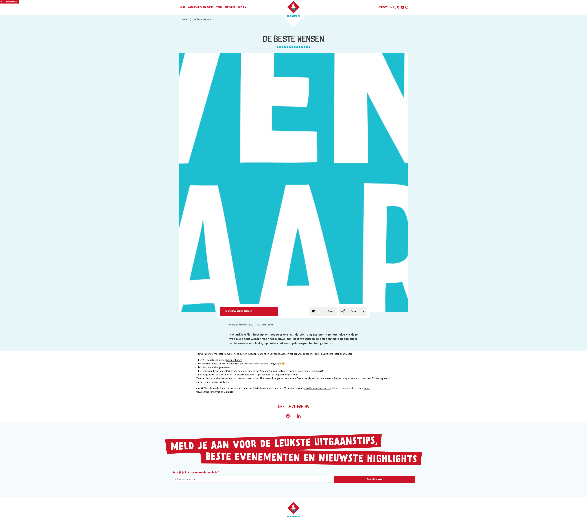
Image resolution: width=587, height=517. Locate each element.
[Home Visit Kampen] (293, 9)
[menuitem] (323, 311)
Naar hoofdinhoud (9, 1)
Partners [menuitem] (230, 7)
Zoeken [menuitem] (394, 6)
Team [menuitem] (219, 7)
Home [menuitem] (182, 7)
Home (184, 19)
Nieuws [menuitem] (242, 7)
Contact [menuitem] (383, 7)
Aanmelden (372, 479)
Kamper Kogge (234, 359)
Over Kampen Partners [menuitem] (200, 7)
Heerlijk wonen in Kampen (239, 310)
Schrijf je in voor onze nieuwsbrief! (196, 472)
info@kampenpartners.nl (317, 388)
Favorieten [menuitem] (390, 6)
